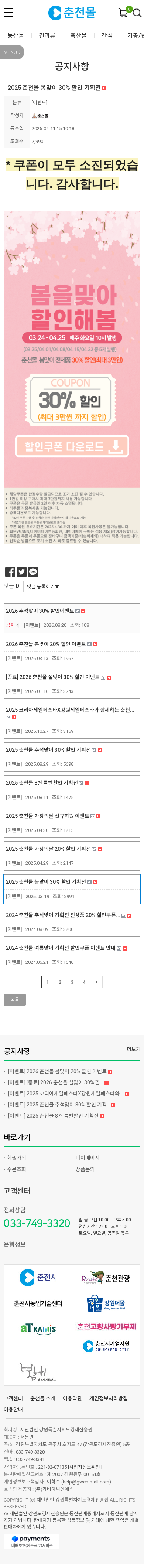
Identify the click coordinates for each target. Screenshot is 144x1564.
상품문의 (85, 1169)
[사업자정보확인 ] (85, 1467)
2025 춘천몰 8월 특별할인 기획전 (54, 1116)
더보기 (133, 1049)
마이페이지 (88, 1158)
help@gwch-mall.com (86, 1482)
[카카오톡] (33, 572)
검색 (137, 13)
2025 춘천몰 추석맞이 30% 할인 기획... (59, 1105)
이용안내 (13, 1409)
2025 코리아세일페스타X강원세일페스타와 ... (66, 1093)
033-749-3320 (37, 1223)
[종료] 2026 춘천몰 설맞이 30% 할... (56, 1082)
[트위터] (22, 572)
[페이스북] (10, 572)
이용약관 (72, 1398)
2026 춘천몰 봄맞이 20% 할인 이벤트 (58, 1071)
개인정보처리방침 (108, 1398)
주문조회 (16, 1169)
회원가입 (16, 1158)
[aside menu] (8, 12)
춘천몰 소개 (42, 1398)
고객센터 (17, 1191)
